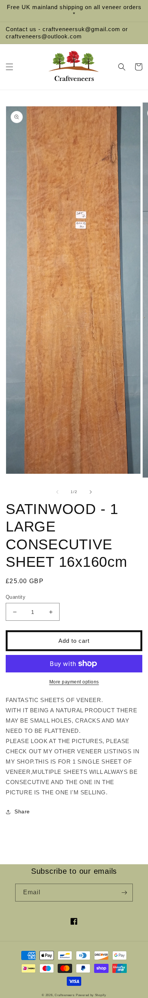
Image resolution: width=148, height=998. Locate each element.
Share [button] (22, 811)
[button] (9, 67)
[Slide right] (90, 492)
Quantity (15, 597)
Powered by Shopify (91, 995)
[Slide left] (57, 492)
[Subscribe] (124, 893)
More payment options (74, 682)
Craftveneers (64, 995)
